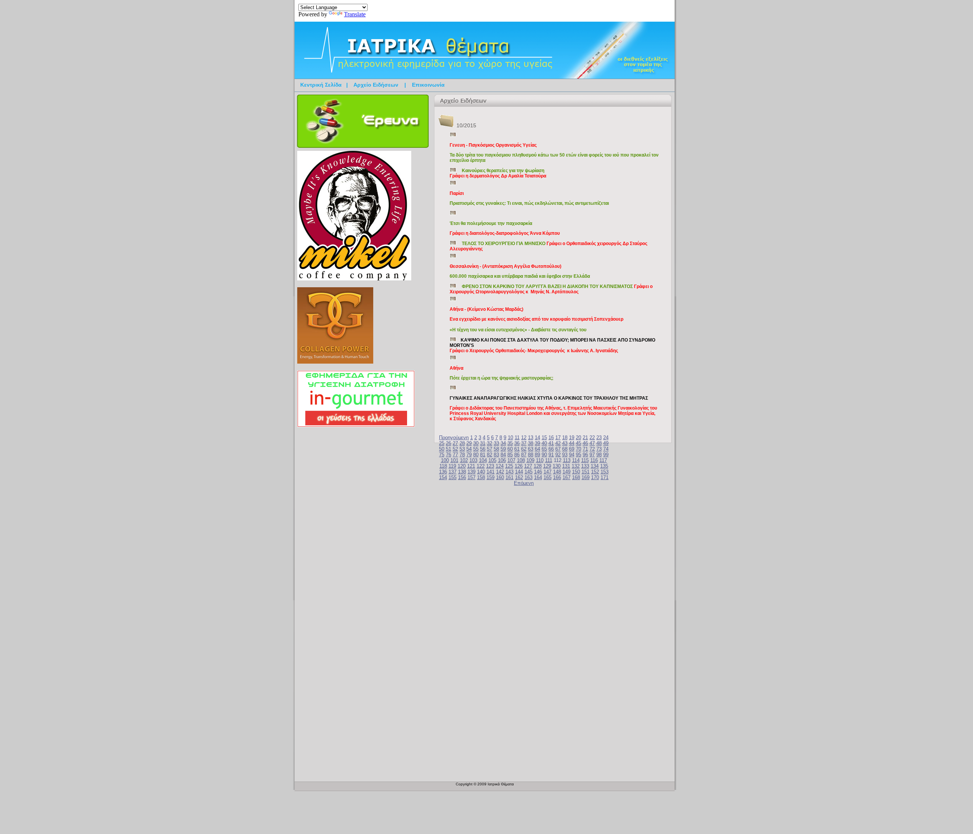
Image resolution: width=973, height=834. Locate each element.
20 (578, 437)
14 (537, 437)
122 (481, 466)
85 (510, 454)
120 (462, 466)
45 (578, 443)
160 (500, 477)
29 (469, 443)
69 (571, 449)
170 (595, 477)
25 (441, 443)
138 (462, 472)
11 (517, 437)
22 (592, 437)
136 (443, 472)
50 (441, 449)
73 (599, 449)
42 (558, 443)
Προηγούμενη (454, 437)
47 (592, 443)
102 (464, 460)
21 (585, 437)
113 (566, 460)
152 (595, 472)
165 (547, 477)
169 (586, 477)
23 (599, 437)
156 (462, 477)
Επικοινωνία (428, 85)
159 (490, 477)
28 (462, 443)
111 (548, 460)
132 (576, 466)
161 (509, 477)
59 (503, 449)
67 (558, 449)
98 (599, 454)
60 (510, 449)
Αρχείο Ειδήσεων (375, 85)
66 (551, 449)
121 (471, 466)
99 (606, 454)
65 (544, 449)
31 (482, 443)
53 (462, 449)
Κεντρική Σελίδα (321, 85)
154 (443, 477)
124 (500, 466)
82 (489, 454)
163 (528, 477)
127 (528, 466)
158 (481, 477)
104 (483, 460)
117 (603, 460)
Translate (355, 14)
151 (586, 472)
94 (571, 454)
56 (482, 449)
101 (454, 460)
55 (476, 449)
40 (544, 443)
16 (551, 437)
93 (564, 454)
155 (452, 477)
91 (551, 454)
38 (530, 443)
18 (564, 437)
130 (557, 466)
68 (564, 449)
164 (538, 477)
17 (558, 437)
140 (481, 472)
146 (538, 472)
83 (496, 454)
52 (455, 449)
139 (471, 472)
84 (503, 454)
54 (469, 449)
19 (571, 437)
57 (489, 449)
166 (557, 477)
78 (462, 454)
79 (469, 454)
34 (503, 443)
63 (530, 449)
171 (605, 477)
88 (530, 454)
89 (537, 454)
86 (517, 454)
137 (452, 472)
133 (585, 466)
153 (605, 472)
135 (604, 466)
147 (547, 472)
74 (606, 449)
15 (544, 437)
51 (448, 449)
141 (490, 472)
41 (551, 443)
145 (528, 472)
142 (500, 472)
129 (547, 466)
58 (496, 449)
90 (544, 454)
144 (519, 472)
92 (558, 454)
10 (510, 437)
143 (509, 472)
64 (537, 449)
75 (441, 454)
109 (530, 460)
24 (606, 437)
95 (578, 454)
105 (492, 460)
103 (473, 460)
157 (471, 477)
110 (540, 460)
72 (592, 449)
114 (576, 460)
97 (592, 454)
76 (448, 454)
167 (566, 477)
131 (566, 466)
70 (578, 449)
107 (511, 460)
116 (594, 460)
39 (537, 443)
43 (564, 443)
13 (530, 437)
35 (510, 443)
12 (523, 437)
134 (595, 466)
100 (445, 460)
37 (523, 443)
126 (519, 466)
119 (452, 466)
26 (448, 443)
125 (509, 466)
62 (523, 449)
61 (517, 449)
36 (517, 443)
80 (476, 454)
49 (606, 443)
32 (489, 443)
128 (538, 466)
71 (585, 449)
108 (521, 460)
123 (490, 466)
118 (443, 466)
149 (566, 472)
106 (502, 460)
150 (576, 472)
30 (476, 443)
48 (599, 443)
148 (557, 472)
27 (455, 443)
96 (585, 454)
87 (523, 454)
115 (585, 460)
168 (576, 477)
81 (482, 454)
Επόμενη (524, 483)
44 (571, 443)
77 (455, 454)
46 (585, 443)
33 (496, 443)
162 (519, 477)
